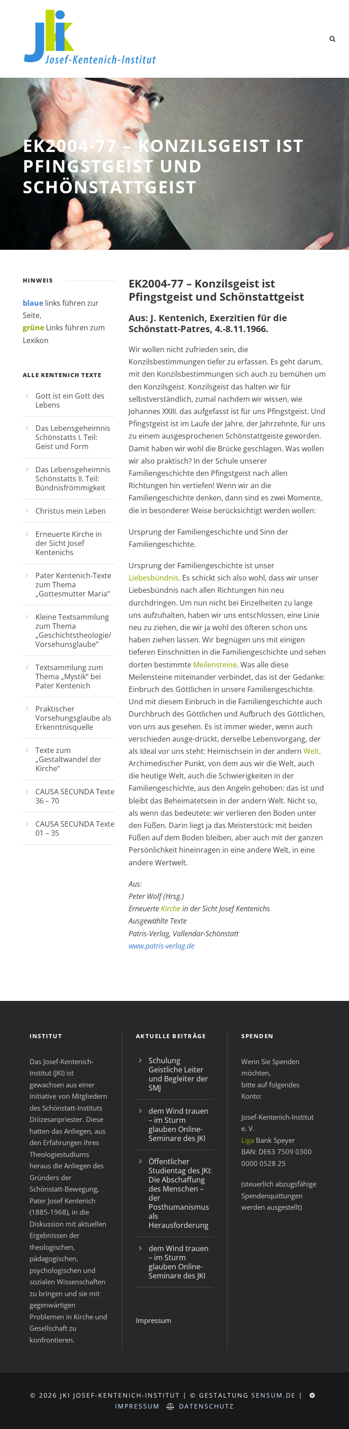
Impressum (153, 1320)
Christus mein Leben (70, 511)
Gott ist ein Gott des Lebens (70, 400)
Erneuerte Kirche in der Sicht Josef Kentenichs (68, 543)
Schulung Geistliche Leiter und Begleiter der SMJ (178, 1074)
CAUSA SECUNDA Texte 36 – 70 (75, 796)
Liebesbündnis (154, 578)
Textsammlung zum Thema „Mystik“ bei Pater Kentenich (69, 676)
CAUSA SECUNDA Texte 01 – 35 (75, 828)
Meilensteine (215, 665)
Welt (311, 751)
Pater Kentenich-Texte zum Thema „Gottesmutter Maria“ (73, 585)
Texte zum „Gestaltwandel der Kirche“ (68, 759)
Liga (247, 1140)
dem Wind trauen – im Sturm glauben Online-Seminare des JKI (179, 1124)
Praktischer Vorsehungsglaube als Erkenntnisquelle (73, 718)
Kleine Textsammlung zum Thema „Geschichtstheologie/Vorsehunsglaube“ (73, 630)
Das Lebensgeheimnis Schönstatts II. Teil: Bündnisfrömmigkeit (72, 479)
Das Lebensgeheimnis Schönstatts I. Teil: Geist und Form (72, 437)
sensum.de (273, 1395)
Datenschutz (206, 1406)
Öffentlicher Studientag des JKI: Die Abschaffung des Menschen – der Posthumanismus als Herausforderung (180, 1193)
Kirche (170, 909)
